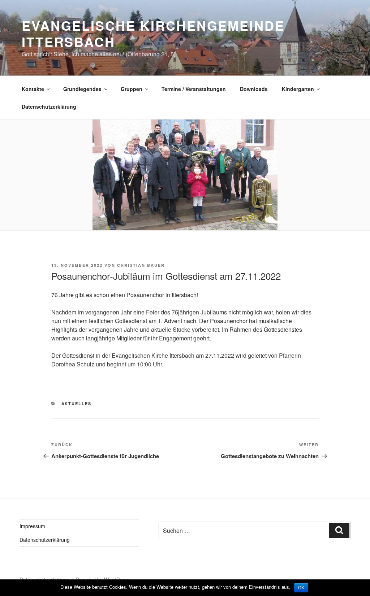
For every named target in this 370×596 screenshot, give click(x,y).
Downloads (254, 88)
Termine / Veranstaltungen (194, 88)
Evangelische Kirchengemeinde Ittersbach (153, 33)
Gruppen (131, 88)
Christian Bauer (141, 265)
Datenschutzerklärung (49, 106)
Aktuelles (76, 403)
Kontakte (33, 88)
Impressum (32, 526)
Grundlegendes (82, 88)
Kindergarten (298, 88)
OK (301, 587)
